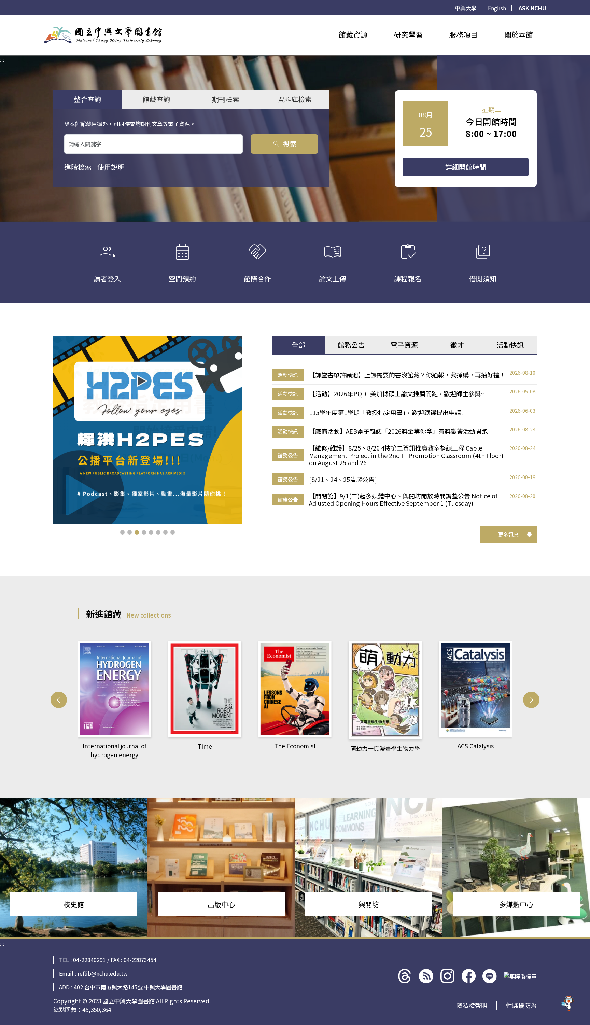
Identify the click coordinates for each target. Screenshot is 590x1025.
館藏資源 (353, 34)
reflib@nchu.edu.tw (103, 973)
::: (2, 19)
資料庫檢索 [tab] (295, 99)
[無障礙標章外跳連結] (520, 976)
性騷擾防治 (521, 1005)
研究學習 (408, 34)
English (497, 8)
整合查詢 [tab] (87, 99)
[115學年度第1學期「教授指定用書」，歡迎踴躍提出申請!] (147, 430)
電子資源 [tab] (404, 345)
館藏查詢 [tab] (156, 99)
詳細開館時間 (465, 167)
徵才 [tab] (457, 345)
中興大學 (466, 8)
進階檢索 (78, 167)
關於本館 (518, 34)
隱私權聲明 (471, 1005)
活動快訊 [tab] (510, 345)
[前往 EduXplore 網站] (568, 1001)
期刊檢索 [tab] (225, 99)
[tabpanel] (404, 438)
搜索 (284, 144)
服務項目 (463, 34)
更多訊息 (508, 534)
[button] (122, 532)
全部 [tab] (298, 345)
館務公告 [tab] (351, 345)
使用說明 (111, 167)
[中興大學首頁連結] (103, 35)
